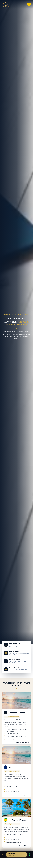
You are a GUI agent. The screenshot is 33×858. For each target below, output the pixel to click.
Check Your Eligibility (13, 854)
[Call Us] (3, 855)
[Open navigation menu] (29, 4)
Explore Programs (21, 742)
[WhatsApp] (29, 855)
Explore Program (21, 795)
